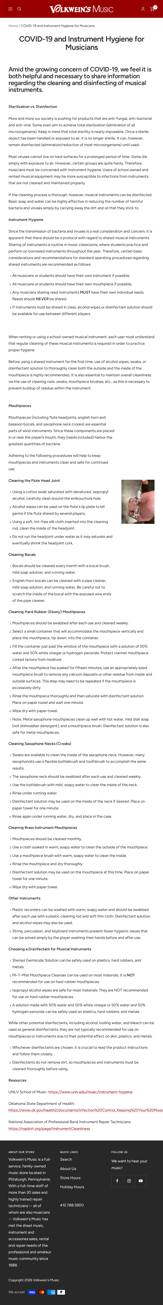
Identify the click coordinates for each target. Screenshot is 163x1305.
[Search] (19, 9)
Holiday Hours (72, 1187)
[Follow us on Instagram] (129, 1181)
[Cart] (152, 9)
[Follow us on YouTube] (140, 1181)
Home (13, 26)
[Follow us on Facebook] (117, 1181)
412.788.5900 (72, 1205)
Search (66, 1159)
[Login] (143, 9)
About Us (68, 1168)
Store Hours (70, 1177)
